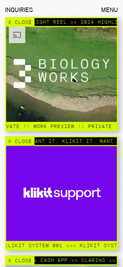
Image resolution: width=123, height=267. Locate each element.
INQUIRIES (19, 9)
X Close (20, 22)
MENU (109, 9)
